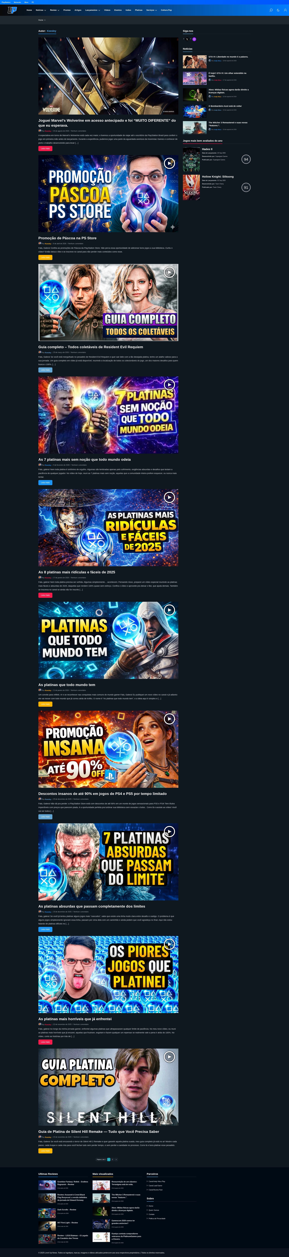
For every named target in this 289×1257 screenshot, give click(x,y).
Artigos (78, 10)
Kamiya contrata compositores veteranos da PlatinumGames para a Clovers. (126, 1236)
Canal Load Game (155, 1186)
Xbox (26, 2)
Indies (128, 10)
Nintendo (17, 2)
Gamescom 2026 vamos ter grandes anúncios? (123, 1222)
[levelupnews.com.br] (12, 10)
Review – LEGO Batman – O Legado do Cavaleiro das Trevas (72, 1237)
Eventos (118, 10)
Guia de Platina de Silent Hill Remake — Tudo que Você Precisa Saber (98, 1132)
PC (33, 2)
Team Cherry (219, 184)
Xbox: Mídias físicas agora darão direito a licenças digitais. (229, 91)
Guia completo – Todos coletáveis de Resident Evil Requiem (90, 347)
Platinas (138, 10)
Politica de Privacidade (157, 1218)
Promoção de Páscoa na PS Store (67, 238)
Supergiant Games (221, 156)
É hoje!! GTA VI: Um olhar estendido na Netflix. (227, 74)
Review (53, 10)
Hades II (207, 149)
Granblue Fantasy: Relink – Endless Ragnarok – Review (72, 1183)
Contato (151, 1214)
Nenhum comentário (78, 131)
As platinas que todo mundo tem (66, 685)
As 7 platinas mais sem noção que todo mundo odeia (84, 459)
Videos (107, 10)
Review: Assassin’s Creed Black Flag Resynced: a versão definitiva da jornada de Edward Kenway (72, 1197)
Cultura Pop (166, 10)
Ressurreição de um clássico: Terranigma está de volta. (124, 1183)
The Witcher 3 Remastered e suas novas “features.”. (228, 124)
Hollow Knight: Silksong (218, 176)
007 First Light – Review (67, 1223)
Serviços (150, 10)
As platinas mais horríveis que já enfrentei (75, 1019)
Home (29, 10)
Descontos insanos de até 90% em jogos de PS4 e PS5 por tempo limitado (102, 794)
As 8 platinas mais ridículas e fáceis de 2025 (76, 572)
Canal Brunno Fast (155, 1190)
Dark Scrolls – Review (66, 1210)
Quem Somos (154, 1210)
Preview (67, 10)
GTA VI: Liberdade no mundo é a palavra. (228, 57)
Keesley (48, 131)
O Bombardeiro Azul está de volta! (225, 106)
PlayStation (6, 2)
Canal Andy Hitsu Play (157, 1181)
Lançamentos (91, 10)
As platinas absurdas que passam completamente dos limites (91, 906)
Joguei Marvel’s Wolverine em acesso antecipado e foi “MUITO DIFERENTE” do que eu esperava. (107, 122)
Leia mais (45, 148)
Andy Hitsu (217, 61)
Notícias (39, 10)
